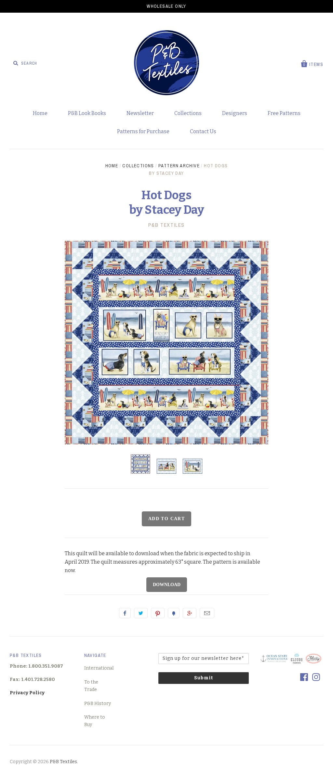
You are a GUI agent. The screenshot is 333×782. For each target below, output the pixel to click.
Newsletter (140, 113)
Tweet (141, 613)
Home (40, 113)
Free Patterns (284, 113)
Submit (203, 678)
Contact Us (203, 131)
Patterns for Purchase (143, 131)
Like (125, 613)
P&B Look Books (87, 113)
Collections (188, 113)
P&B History (97, 703)
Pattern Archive (179, 166)
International (98, 668)
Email (207, 613)
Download (166, 584)
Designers (234, 113)
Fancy (174, 613)
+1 (189, 613)
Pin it (158, 613)
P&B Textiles (166, 224)
